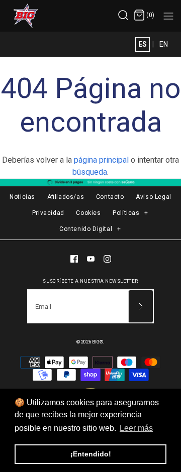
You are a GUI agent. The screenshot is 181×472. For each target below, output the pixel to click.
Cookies (88, 212)
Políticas (130, 212)
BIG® (97, 341)
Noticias (22, 196)
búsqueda (89, 172)
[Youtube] (91, 259)
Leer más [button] (136, 428)
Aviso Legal (153, 196)
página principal (101, 160)
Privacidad (48, 212)
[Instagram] (107, 259)
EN (163, 44)
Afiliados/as (65, 196)
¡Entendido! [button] (90, 454)
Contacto (110, 196)
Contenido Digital (90, 228)
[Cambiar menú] (168, 15)
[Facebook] (74, 259)
